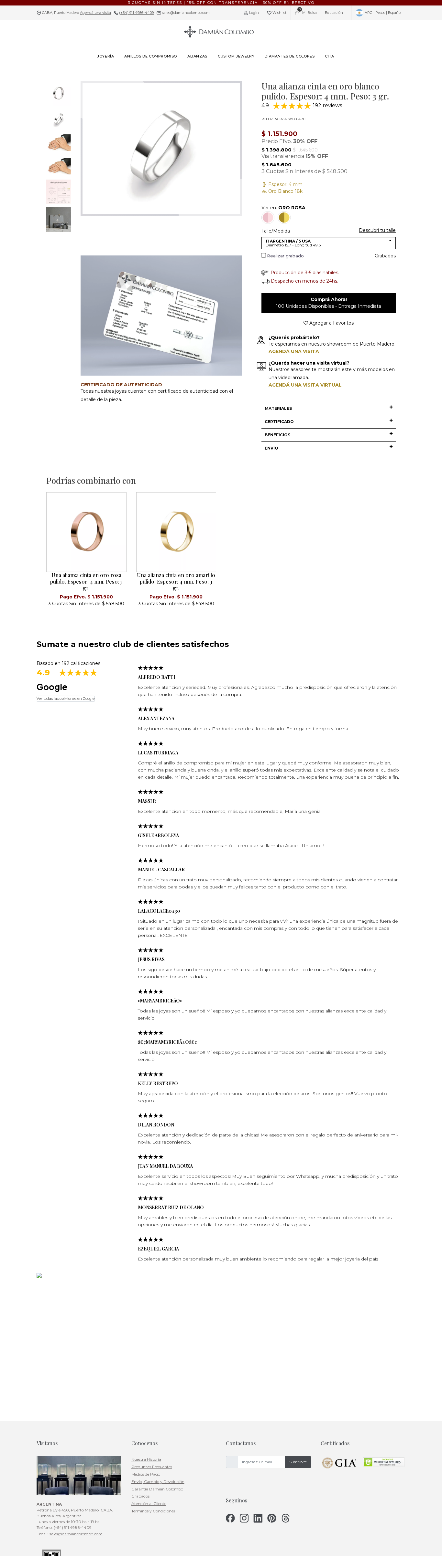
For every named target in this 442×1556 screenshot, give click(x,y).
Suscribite (298, 1462)
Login (253, 12)
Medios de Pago (145, 1474)
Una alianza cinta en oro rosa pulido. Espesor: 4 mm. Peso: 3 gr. (86, 581)
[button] (328, 408)
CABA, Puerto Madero (76, 12)
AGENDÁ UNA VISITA (294, 351)
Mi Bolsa (308, 11)
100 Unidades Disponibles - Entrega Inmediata (328, 302)
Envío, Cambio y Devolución (157, 1481)
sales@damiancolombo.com (185, 12)
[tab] (328, 408)
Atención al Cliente (148, 1503)
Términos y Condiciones (153, 1511)
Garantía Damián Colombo (157, 1489)
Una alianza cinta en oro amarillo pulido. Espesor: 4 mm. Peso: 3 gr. (176, 581)
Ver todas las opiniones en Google (65, 698)
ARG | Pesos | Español (383, 12)
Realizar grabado (285, 255)
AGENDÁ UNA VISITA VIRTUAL (305, 385)
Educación (334, 12)
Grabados (385, 256)
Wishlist (278, 12)
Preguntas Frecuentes (151, 1466)
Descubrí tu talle (377, 230)
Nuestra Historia (146, 1459)
